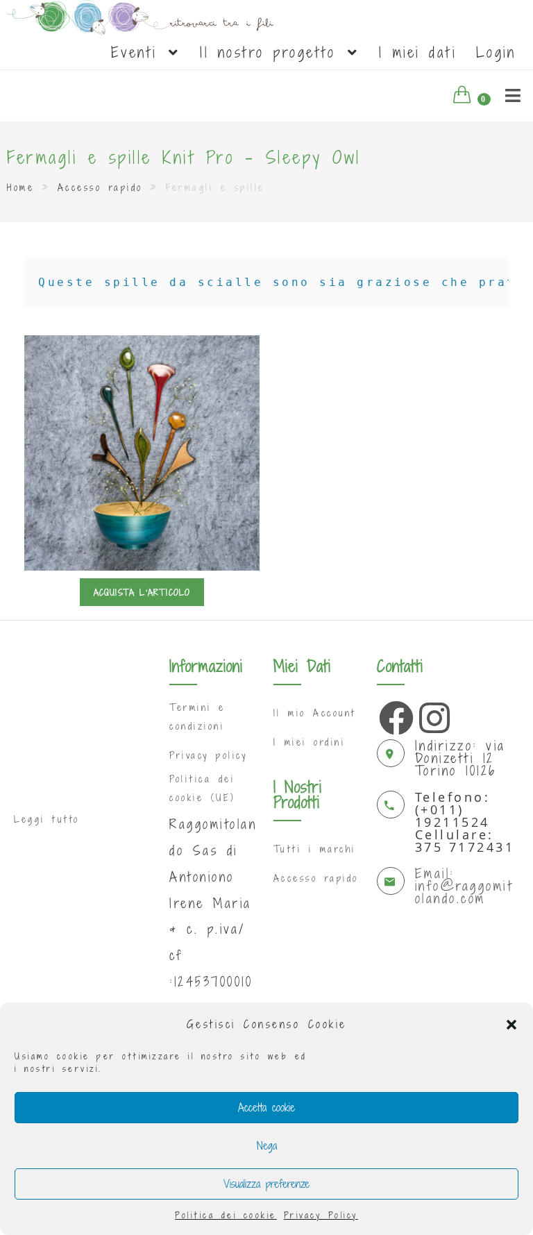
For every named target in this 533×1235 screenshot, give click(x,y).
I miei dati (418, 52)
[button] (511, 1025)
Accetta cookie (266, 1107)
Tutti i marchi (314, 849)
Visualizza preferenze (266, 1183)
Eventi (139, 52)
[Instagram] (433, 714)
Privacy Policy (321, 1215)
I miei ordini (309, 742)
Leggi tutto (47, 819)
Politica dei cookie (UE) (202, 788)
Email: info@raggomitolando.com (464, 885)
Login (496, 52)
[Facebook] (393, 714)
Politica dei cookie (226, 1215)
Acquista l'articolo (142, 592)
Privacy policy (208, 755)
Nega (267, 1145)
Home (20, 187)
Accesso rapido (100, 187)
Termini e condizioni (197, 716)
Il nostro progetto (272, 52)
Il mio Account (314, 713)
